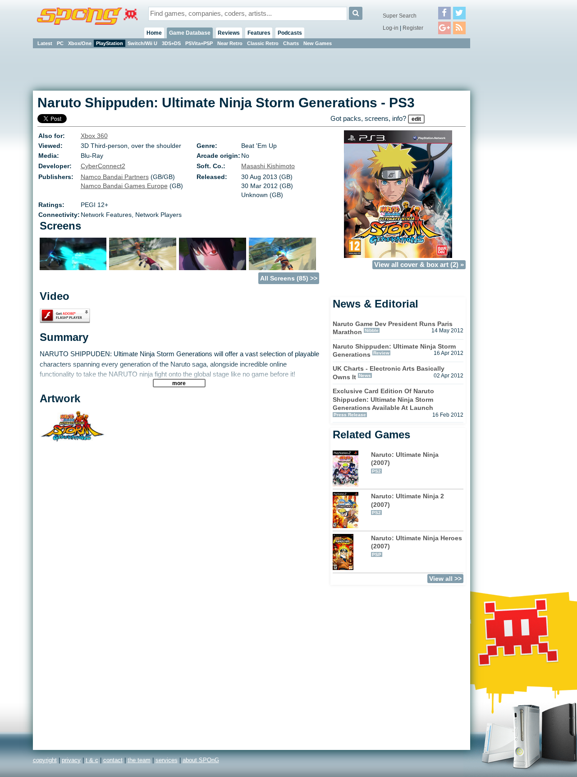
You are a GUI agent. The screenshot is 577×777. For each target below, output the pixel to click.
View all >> (445, 578)
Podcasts (290, 33)
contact (113, 760)
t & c (92, 760)
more (179, 383)
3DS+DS (171, 43)
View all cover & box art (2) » (419, 264)
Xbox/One (80, 43)
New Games (317, 43)
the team (139, 760)
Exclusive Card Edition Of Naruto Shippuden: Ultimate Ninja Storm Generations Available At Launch (383, 399)
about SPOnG (201, 760)
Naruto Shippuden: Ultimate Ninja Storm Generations (394, 351)
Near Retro (230, 43)
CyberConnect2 (103, 166)
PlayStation (109, 43)
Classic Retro (263, 43)
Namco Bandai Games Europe (124, 185)
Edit (416, 119)
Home (154, 33)
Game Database (190, 33)
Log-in (390, 28)
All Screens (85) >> (288, 278)
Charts (291, 43)
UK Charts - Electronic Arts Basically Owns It (388, 373)
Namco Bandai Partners (115, 176)
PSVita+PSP (199, 43)
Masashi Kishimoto (268, 166)
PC (60, 43)
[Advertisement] (511, 185)
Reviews (229, 33)
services (167, 760)
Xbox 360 (94, 135)
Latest (44, 43)
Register (413, 28)
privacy (71, 760)
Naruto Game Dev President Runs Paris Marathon (393, 328)
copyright (45, 760)
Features (258, 33)
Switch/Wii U (142, 43)
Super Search (400, 16)
